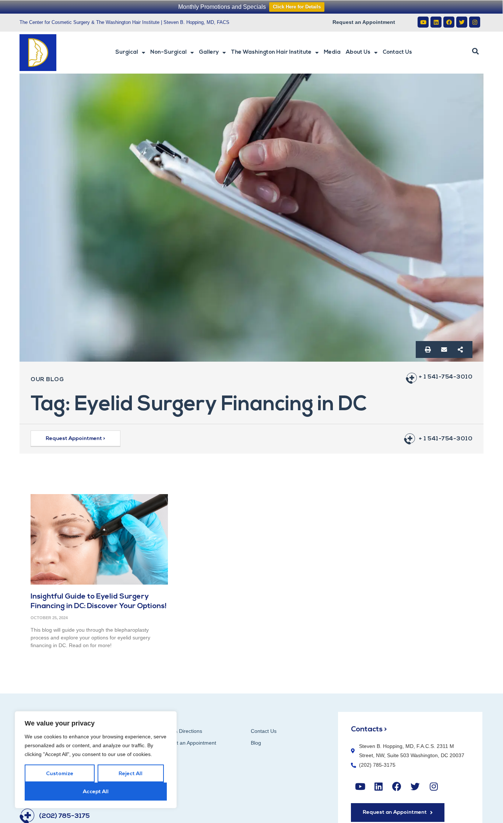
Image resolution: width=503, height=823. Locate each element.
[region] (96, 759)
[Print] (428, 349)
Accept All (96, 792)
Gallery (209, 52)
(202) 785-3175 (64, 816)
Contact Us (397, 52)
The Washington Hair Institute (271, 52)
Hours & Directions (180, 731)
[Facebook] (448, 22)
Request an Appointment (364, 22)
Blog (256, 743)
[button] (475, 51)
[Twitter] (461, 22)
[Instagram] (474, 22)
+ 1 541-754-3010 (445, 377)
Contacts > (369, 729)
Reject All (131, 774)
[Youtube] (423, 22)
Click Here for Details (297, 7)
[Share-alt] (460, 349)
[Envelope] (444, 349)
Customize (59, 774)
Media (332, 52)
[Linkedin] (436, 22)
